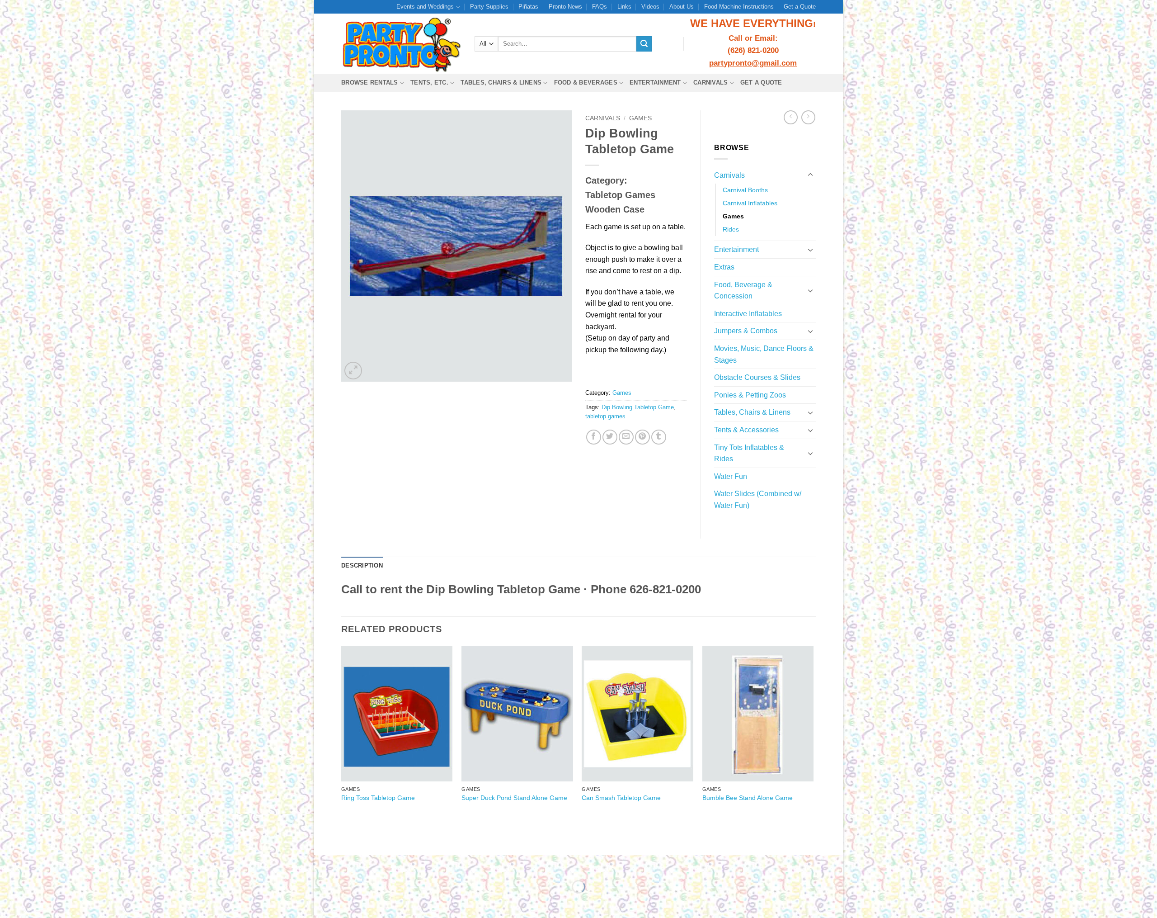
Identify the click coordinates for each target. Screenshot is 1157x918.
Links (624, 6)
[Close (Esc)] (402, 864)
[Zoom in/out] (323, 864)
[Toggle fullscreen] (349, 864)
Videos (650, 6)
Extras (724, 267)
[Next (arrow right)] (349, 902)
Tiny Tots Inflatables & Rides (749, 453)
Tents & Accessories (746, 430)
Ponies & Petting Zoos (750, 395)
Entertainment (655, 82)
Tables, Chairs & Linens (501, 82)
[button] (353, 370)
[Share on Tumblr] (658, 437)
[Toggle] (810, 175)
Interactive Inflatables (748, 313)
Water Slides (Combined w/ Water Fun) (757, 499)
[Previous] (341, 733)
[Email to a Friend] (626, 437)
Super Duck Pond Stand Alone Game (514, 797)
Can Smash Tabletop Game (621, 797)
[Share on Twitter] (609, 437)
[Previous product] (808, 117)
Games (640, 118)
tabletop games (605, 416)
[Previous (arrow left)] (323, 902)
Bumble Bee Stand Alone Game (747, 797)
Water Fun (730, 476)
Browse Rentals (369, 82)
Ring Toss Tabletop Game (378, 797)
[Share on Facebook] (593, 437)
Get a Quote (800, 6)
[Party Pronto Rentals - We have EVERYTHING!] (401, 44)
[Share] (376, 864)
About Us (681, 6)
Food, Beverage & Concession (743, 290)
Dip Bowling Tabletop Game (638, 407)
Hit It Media (671, 837)
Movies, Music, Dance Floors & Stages (764, 354)
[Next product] (791, 117)
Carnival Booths (745, 190)
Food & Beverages (585, 82)
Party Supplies (489, 6)
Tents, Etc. (429, 82)
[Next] (813, 733)
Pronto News (565, 6)
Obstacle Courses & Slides (757, 377)
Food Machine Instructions (739, 6)
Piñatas (528, 6)
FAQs (599, 6)
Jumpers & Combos (745, 331)
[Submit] (644, 44)
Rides (731, 229)
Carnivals (710, 82)
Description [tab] (362, 565)
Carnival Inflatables (750, 203)
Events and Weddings (425, 6)
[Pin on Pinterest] (642, 437)
